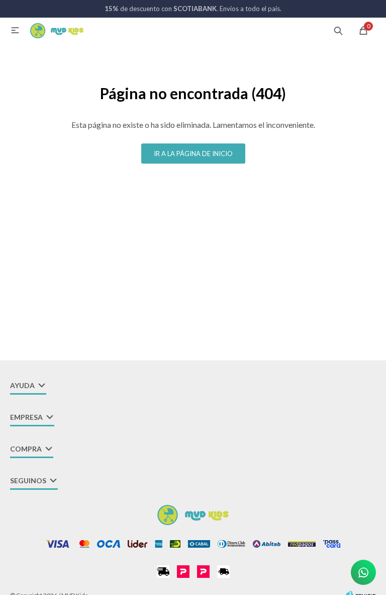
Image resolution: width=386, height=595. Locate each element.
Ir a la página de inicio (193, 154)
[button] (338, 30)
